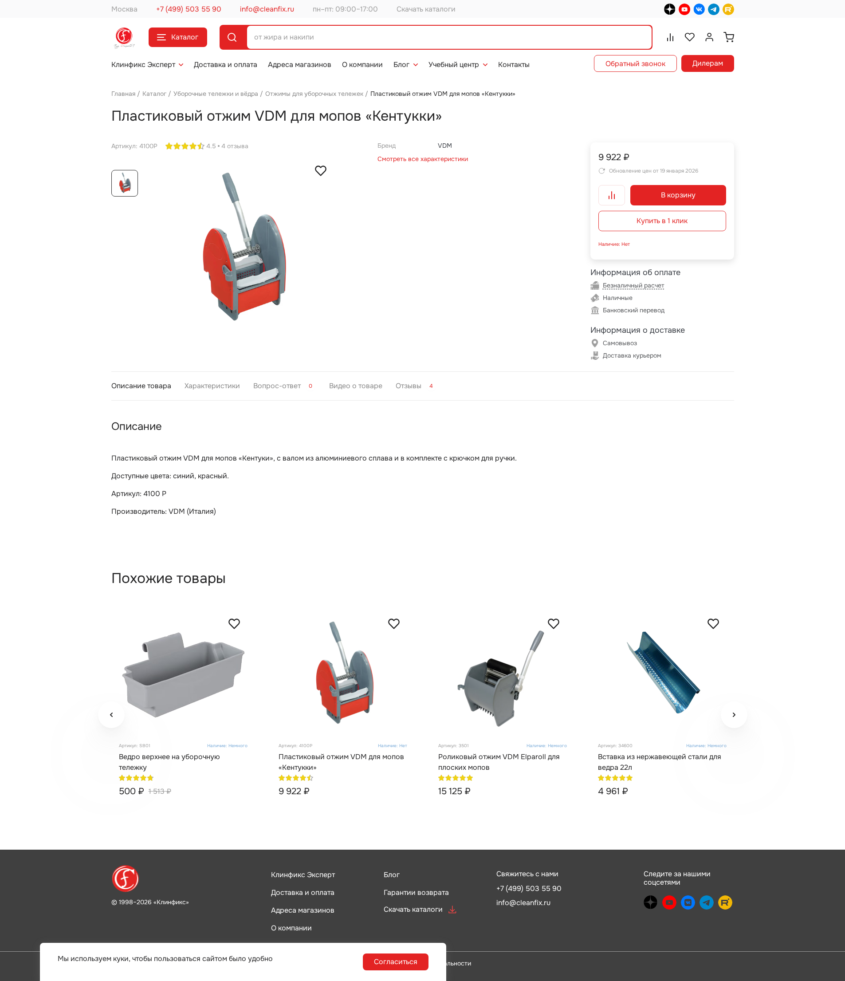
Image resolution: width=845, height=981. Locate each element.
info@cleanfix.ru (267, 9)
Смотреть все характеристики (422, 159)
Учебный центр (453, 64)
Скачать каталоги (426, 9)
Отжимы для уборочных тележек (314, 94)
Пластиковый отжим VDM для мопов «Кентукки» (341, 762)
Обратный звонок (635, 63)
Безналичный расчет (633, 285)
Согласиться (395, 961)
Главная (123, 94)
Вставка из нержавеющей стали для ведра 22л (659, 762)
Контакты (514, 64)
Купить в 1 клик (662, 220)
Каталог (184, 37)
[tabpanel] (422, 468)
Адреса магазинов (299, 64)
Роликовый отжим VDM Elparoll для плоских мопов (499, 762)
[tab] (141, 386)
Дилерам (707, 63)
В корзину (678, 195)
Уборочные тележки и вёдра (215, 94)
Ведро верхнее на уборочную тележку (169, 762)
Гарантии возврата (416, 892)
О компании (362, 64)
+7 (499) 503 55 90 (188, 9)
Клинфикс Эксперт (143, 64)
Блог (401, 64)
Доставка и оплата (225, 64)
